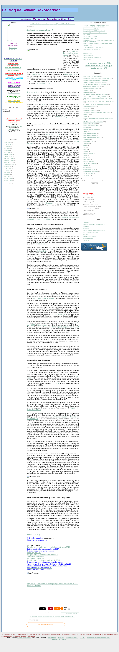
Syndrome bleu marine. (36, 556)
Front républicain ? (34, 553)
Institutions (86, 90)
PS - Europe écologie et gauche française (95, 94)
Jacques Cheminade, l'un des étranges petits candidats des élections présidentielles (96, 26)
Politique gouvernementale (90, 88)
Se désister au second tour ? (39, 30)
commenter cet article (72, 613)
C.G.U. (82, 638)
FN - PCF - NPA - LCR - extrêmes (70, 612)
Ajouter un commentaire (45, 624)
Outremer (86, 167)
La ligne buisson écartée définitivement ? (42, 555)
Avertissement (87, 53)
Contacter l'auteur (88, 55)
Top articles (52, 638)
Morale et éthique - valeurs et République (94, 84)
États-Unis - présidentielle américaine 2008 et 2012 (97, 98)
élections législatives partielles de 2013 (64, 327)
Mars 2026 (7, 152)
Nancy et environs (88, 161)
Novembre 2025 (9, 160)
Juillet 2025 (7, 168)
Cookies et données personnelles (98, 638)
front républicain (40, 244)
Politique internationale (89, 123)
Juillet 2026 (7, 144)
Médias (85, 157)
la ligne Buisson (43, 251)
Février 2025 (8, 178)
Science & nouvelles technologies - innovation (96, 112)
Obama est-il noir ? (88, 238)
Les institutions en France (90, 232)
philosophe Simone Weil (14, 126)
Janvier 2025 (8, 180)
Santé (85, 116)
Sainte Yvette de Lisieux (90, 36)
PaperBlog (86, 226)
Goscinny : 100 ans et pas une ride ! (93, 47)
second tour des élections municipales (71, 53)
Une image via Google (89, 236)
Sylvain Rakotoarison (13, 41)
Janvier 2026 (8, 156)
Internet (85, 151)
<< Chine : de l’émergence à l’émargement (42, 24)
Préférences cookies (59, 639)
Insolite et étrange (88, 173)
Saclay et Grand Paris (89, 163)
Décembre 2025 (9, 158)
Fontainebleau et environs (90, 171)
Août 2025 (7, 166)
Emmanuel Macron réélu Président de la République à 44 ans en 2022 (98, 65)
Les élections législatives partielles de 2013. (43, 560)
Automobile (86, 139)
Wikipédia (86, 240)
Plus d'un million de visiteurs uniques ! (94, 230)
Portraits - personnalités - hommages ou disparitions (98, 118)
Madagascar (87, 108)
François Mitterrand (57, 314)
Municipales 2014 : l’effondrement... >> (64, 24)
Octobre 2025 (8, 162)
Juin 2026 (7, 146)
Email (82, 180)
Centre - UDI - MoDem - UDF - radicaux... (95, 96)
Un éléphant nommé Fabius (91, 29)
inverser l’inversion (43, 83)
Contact (61, 638)
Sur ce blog (86, 175)
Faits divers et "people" (89, 135)
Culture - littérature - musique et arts (93, 82)
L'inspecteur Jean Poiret (90, 38)
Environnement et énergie (90, 129)
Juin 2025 (7, 170)
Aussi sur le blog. (33, 534)
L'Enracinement (14, 129)
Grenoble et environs (89, 169)
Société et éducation (89, 106)
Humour (85, 149)
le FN (44, 104)
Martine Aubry (61, 117)
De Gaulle (56, 383)
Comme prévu (32, 92)
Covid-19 (86, 127)
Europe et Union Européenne (91, 76)
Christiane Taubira (60, 417)
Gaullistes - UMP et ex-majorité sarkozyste (95, 104)
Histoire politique (88, 92)
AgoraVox (86, 222)
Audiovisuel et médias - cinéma (92, 86)
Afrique (85, 131)
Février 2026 (8, 154)
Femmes (85, 165)
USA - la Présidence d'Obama (91, 137)
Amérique (86, 143)
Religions (86, 114)
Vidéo (85, 155)
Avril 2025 (7, 174)
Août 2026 (7, 142)
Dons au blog (87, 59)
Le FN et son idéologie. (36, 558)
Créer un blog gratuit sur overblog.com (94, 247)
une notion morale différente (43, 298)
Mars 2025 (7, 176)
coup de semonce (38, 74)
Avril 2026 (7, 150)
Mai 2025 (7, 172)
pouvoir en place (70, 74)
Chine (85, 145)
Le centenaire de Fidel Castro (91, 49)
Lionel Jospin (42, 325)
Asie (84, 147)
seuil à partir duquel (52, 134)
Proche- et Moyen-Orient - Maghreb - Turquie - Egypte (98, 101)
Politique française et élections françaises (95, 80)
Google (85, 234)
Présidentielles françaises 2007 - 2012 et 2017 (96, 78)
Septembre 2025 (9, 164)
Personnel (86, 159)
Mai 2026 (7, 148)
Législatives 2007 (88, 141)
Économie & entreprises (90, 110)
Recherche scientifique (89, 133)
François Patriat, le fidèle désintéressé (94, 31)
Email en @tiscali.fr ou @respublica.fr (93, 224)
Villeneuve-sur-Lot (52, 203)
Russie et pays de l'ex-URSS (91, 125)
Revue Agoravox (88, 153)
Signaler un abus (72, 638)
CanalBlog (86, 228)
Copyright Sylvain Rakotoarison (92, 57)
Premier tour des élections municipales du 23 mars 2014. (48, 547)
